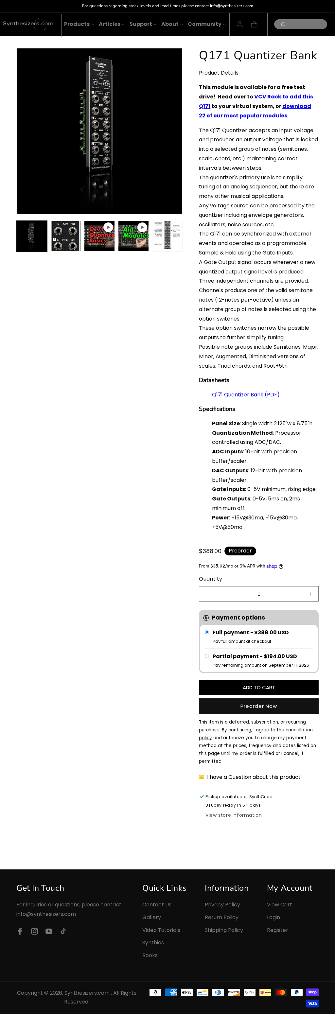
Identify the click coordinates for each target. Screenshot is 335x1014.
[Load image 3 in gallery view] (167, 236)
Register (277, 930)
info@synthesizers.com (46, 914)
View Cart (279, 904)
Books (150, 955)
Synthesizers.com (87, 993)
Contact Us (156, 904)
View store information (233, 815)
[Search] (281, 25)
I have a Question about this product (253, 777)
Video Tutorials (161, 930)
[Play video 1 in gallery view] (99, 236)
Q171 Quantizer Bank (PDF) (246, 394)
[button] (77, 24)
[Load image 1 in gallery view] (31, 236)
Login (273, 917)
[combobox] (300, 24)
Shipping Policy (224, 930)
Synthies (153, 942)
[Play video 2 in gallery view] (133, 236)
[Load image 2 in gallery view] (65, 236)
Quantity (210, 579)
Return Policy (221, 917)
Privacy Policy (222, 904)
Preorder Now (258, 706)
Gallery (151, 917)
